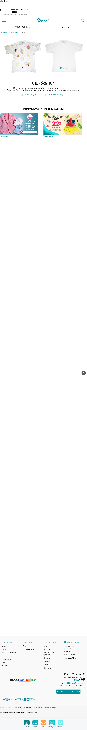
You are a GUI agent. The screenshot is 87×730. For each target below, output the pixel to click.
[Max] (20, 676)
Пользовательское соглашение (43, 707)
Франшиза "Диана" (71, 658)
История (47, 649)
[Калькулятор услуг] (52, 722)
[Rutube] (12, 676)
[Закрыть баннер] (0, 10)
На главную (30, 95)
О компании (14, 33)
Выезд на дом (7, 659)
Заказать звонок (79, 681)
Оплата (4, 662)
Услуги (4, 646)
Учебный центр (69, 655)
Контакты (47, 665)
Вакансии (47, 661)
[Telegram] (16, 676)
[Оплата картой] (14, 680)
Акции (4, 666)
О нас (45, 646)
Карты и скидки (7, 656)
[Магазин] (43, 722)
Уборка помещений (9, 653)
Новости (47, 658)
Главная (3, 33)
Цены (4, 649)
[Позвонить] (60, 722)
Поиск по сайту (55, 95)
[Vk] (4, 676)
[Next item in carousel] (84, 373)
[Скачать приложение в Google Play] (19, 699)
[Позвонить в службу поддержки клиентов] (82, 20)
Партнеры (47, 668)
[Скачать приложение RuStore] (30, 699)
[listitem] (22, 125)
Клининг (67, 651)
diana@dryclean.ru (77, 683)
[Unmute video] (43, 5)
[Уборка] (27, 722)
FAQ (24, 646)
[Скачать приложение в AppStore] (7, 699)
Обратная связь (28, 649)
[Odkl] (8, 676)
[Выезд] (35, 722)
